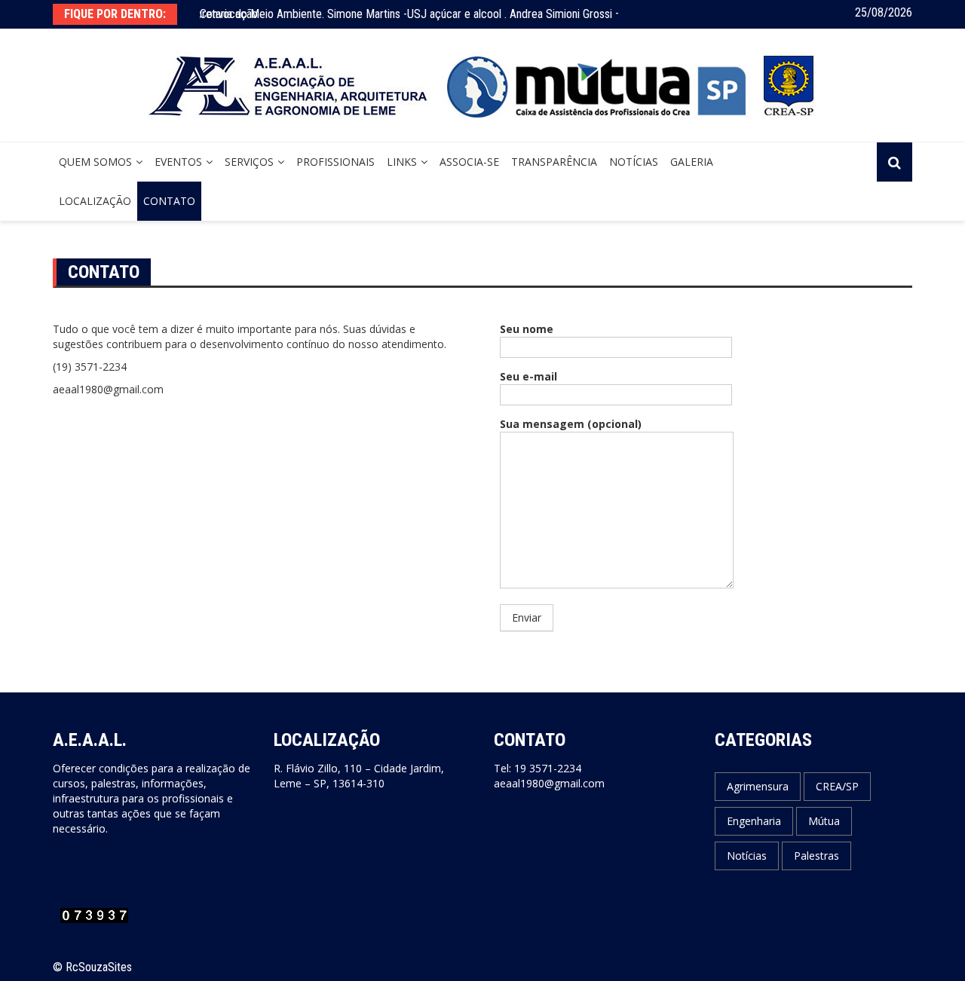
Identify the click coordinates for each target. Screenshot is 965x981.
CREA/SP (837, 786)
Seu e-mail (528, 376)
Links (402, 161)
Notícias (633, 161)
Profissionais (335, 161)
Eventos (178, 161)
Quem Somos (95, 161)
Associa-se (469, 161)
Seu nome (526, 329)
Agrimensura (758, 786)
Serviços (249, 161)
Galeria (691, 161)
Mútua (824, 821)
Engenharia (754, 821)
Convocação (229, 14)
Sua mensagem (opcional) (571, 424)
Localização (95, 201)
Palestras (816, 855)
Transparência (554, 161)
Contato (169, 201)
